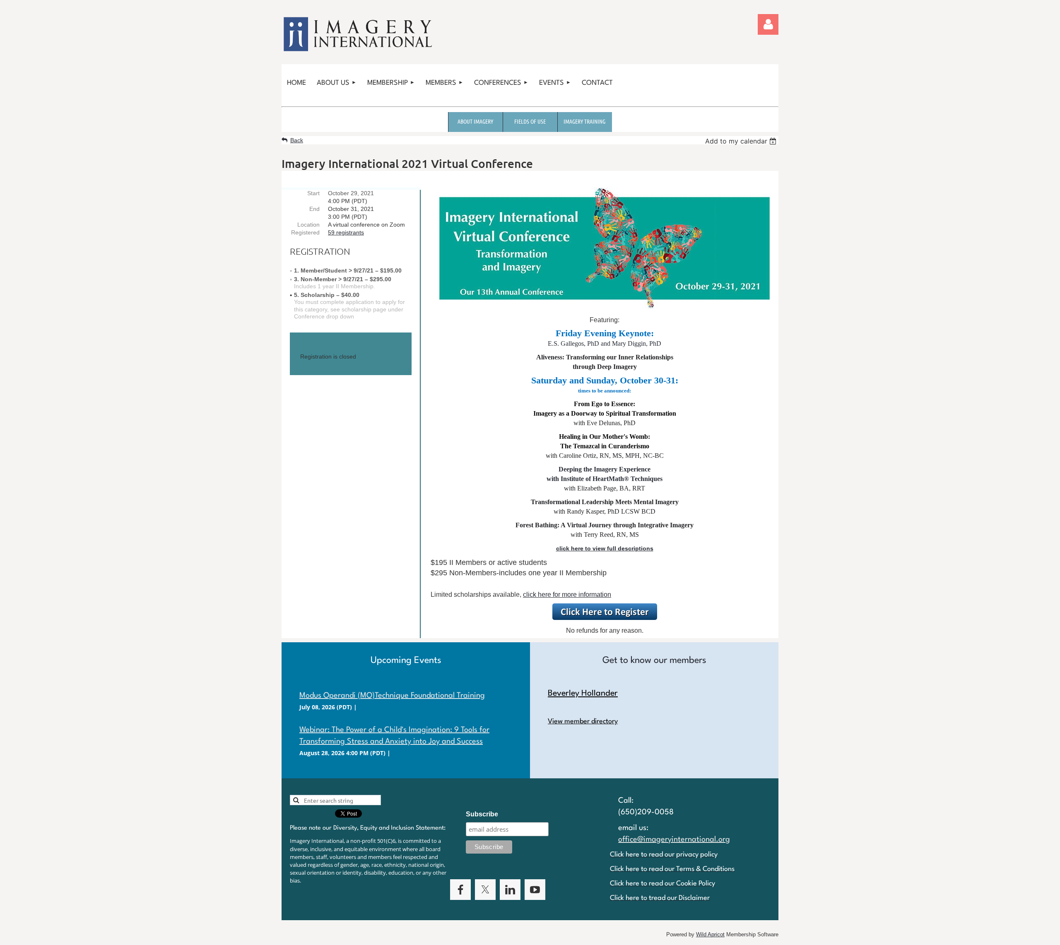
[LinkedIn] (510, 889)
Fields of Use (530, 121)
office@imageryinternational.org (674, 839)
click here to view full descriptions (604, 548)
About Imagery (475, 121)
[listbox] (741, 141)
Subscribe (482, 814)
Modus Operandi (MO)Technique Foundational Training (392, 695)
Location (308, 224)
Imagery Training (584, 121)
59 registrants (346, 232)
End (314, 209)
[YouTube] (535, 889)
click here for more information (567, 594)
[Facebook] (460, 889)
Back (296, 140)
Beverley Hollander (583, 693)
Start (313, 193)
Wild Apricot (710, 934)
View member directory (583, 721)
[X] (485, 889)
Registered (305, 232)
